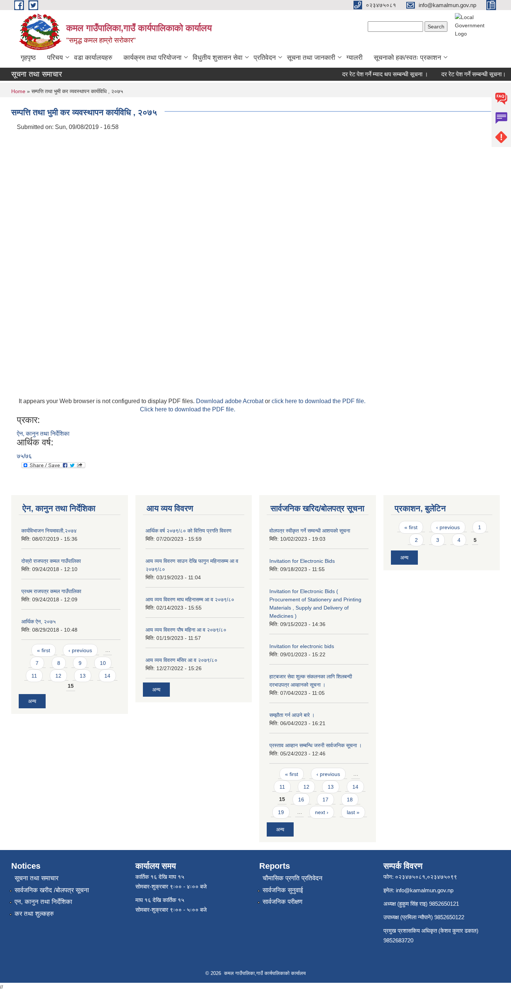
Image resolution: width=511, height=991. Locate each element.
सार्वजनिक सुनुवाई (283, 890)
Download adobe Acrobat (230, 401)
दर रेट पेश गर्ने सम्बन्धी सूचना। (467, 74)
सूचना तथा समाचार (36, 878)
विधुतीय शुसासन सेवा (217, 57)
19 (281, 812)
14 (107, 676)
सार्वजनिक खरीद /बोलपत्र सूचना (52, 890)
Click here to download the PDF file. (187, 409)
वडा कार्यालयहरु (93, 57)
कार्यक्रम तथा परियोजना (152, 57)
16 (301, 800)
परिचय (55, 57)
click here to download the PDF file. (318, 401)
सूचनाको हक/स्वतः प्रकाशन (407, 57)
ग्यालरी (354, 57)
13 (83, 676)
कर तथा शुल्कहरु (34, 913)
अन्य (32, 701)
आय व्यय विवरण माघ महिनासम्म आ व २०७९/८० (190, 599)
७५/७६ (24, 456)
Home (18, 91)
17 (325, 800)
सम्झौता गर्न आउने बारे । (292, 715)
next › (321, 812)
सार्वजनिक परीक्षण (282, 901)
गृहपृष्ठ (28, 57)
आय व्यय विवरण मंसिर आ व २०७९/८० (181, 660)
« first (43, 650)
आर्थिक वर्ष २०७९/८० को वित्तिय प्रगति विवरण (189, 531)
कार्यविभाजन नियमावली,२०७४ (49, 531)
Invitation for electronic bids (301, 646)
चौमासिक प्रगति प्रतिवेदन (292, 878)
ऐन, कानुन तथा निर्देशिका (43, 433)
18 (350, 800)
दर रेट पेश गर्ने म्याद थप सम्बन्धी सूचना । (379, 74)
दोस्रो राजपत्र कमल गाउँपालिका (51, 561)
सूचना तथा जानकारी (311, 57)
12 (58, 676)
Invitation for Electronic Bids (302, 561)
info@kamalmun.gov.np (424, 890)
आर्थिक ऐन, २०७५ (38, 622)
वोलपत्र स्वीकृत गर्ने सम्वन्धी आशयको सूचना (309, 531)
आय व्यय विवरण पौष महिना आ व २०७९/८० (186, 630)
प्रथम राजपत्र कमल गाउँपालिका (51, 591)
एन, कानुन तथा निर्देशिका (43, 901)
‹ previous (80, 650)
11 (34, 676)
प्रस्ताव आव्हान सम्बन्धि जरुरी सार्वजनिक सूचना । (315, 745)
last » (353, 812)
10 (103, 663)
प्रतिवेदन (265, 57)
